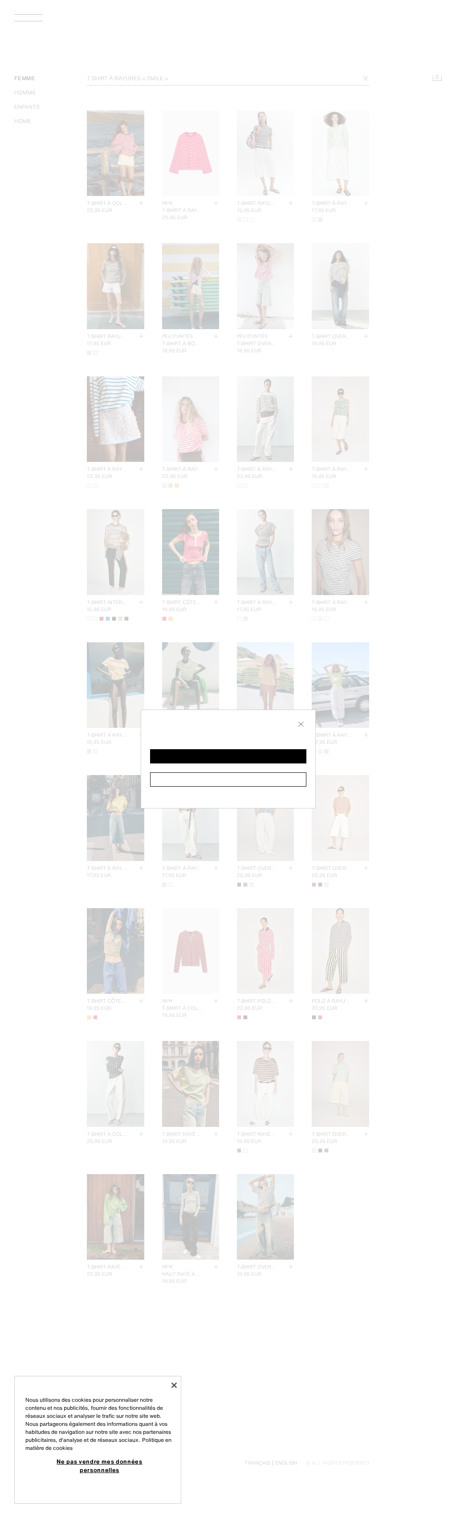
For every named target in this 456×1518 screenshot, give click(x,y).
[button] (228, 756)
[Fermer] (174, 1385)
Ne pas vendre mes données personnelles (99, 1465)
